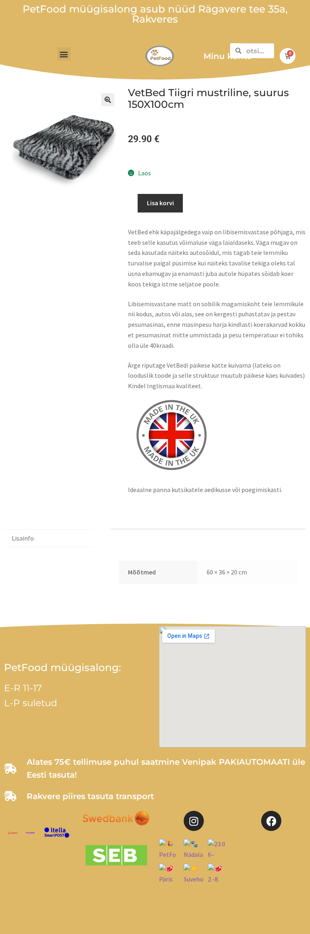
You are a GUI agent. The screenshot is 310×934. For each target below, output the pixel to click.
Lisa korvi (160, 203)
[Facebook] (271, 821)
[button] (64, 54)
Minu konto (227, 56)
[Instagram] (194, 821)
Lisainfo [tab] (23, 538)
